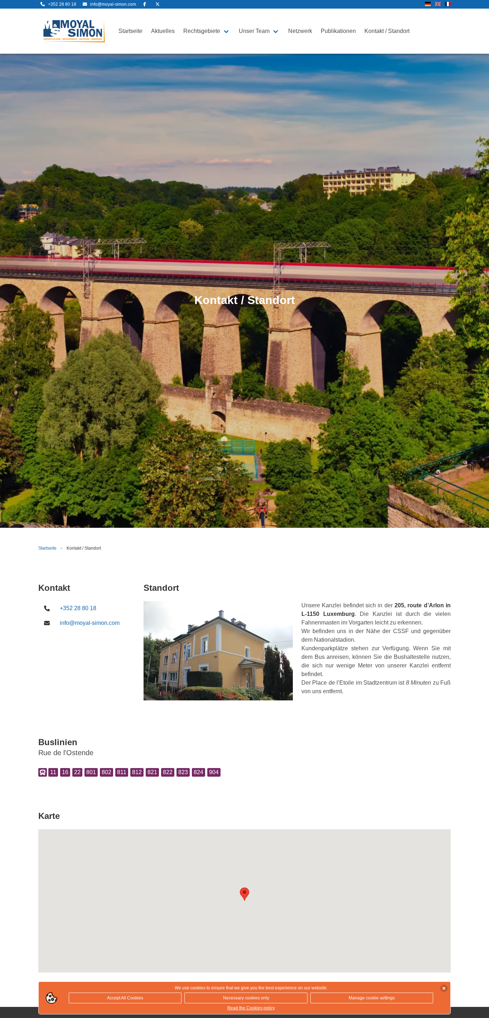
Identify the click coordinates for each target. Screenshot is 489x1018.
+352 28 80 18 (78, 608)
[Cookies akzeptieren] (443, 988)
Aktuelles (163, 31)
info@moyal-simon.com (90, 623)
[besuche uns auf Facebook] (144, 4)
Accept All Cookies (125, 997)
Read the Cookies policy (251, 1007)
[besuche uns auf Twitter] (157, 4)
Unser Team (254, 31)
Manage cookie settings (372, 997)
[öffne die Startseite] (74, 31)
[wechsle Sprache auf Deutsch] (428, 4)
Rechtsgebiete (201, 31)
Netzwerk (300, 31)
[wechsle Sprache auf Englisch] (438, 4)
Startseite (130, 31)
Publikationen (338, 31)
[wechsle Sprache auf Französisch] (448, 4)
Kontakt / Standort (387, 31)
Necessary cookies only (246, 997)
